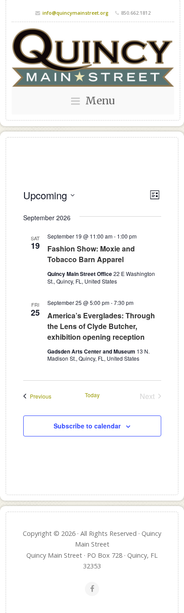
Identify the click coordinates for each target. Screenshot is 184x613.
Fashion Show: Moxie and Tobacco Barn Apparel (91, 253)
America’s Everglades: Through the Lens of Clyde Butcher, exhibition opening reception (101, 326)
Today (92, 395)
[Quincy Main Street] (93, 57)
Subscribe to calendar (87, 425)
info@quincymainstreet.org (75, 12)
